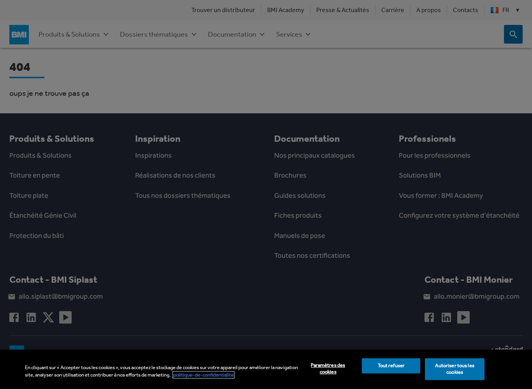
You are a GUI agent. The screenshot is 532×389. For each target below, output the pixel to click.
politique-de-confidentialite (203, 375)
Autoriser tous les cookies (454, 369)
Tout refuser (391, 366)
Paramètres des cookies (328, 369)
